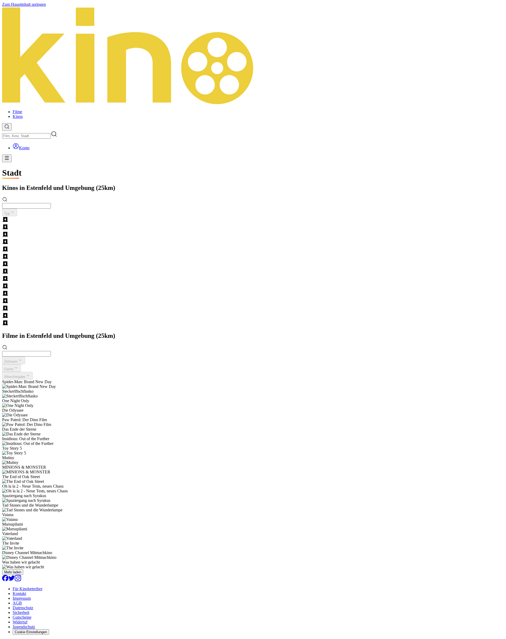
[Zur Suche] (7, 127)
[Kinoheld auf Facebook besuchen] (5, 580)
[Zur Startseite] (253, 56)
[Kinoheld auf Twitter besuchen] (11, 580)
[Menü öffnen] (7, 158)
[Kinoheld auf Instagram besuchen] (18, 580)
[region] (253, 271)
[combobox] (26, 136)
